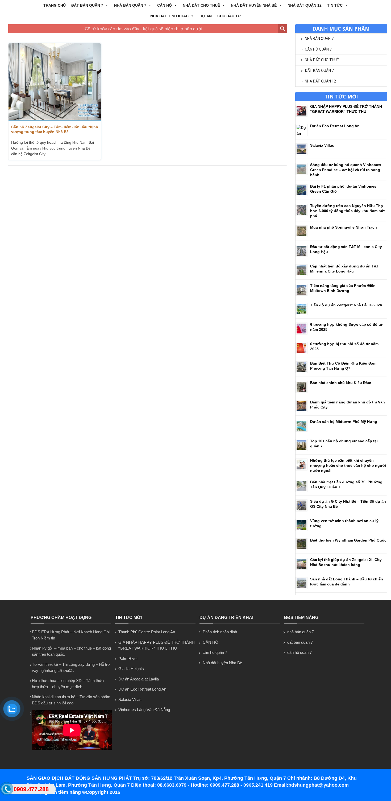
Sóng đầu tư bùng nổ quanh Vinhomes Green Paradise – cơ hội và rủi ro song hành (345, 170)
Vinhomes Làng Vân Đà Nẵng (144, 709)
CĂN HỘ (164, 5)
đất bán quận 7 (87, 5)
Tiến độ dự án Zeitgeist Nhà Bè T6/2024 (346, 305)
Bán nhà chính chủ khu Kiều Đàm (340, 383)
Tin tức (335, 5)
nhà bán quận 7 (130, 5)
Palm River (128, 658)
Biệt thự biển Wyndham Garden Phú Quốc (348, 540)
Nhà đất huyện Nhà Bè (254, 5)
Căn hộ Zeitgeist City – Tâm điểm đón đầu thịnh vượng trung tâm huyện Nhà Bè (54, 129)
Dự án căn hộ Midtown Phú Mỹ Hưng (343, 421)
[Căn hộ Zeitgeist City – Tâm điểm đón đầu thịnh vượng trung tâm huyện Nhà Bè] (55, 82)
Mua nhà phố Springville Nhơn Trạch (343, 227)
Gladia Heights (131, 668)
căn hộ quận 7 (318, 49)
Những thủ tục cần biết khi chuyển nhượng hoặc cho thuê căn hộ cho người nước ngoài (348, 465)
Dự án (205, 16)
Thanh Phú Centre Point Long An (146, 632)
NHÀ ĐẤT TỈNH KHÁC (169, 16)
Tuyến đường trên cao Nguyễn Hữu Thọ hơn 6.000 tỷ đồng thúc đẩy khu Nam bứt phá (347, 211)
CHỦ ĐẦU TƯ (229, 16)
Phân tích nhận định (220, 632)
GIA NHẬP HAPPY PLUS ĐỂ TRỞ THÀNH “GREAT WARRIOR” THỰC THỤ (156, 645)
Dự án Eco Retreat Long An (335, 126)
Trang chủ (54, 5)
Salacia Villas (322, 145)
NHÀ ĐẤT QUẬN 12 (305, 5)
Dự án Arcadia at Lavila (138, 679)
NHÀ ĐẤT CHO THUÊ (201, 5)
